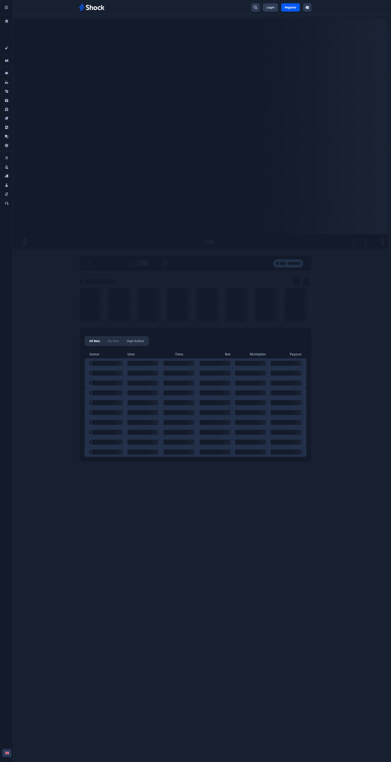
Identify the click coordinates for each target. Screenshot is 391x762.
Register (290, 7)
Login (270, 7)
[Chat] (307, 7)
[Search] (255, 7)
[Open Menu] (6, 7)
